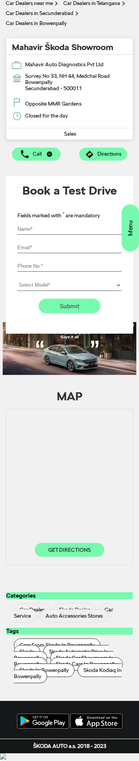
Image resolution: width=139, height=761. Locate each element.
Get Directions (69, 550)
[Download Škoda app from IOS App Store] (96, 722)
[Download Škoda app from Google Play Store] (43, 722)
